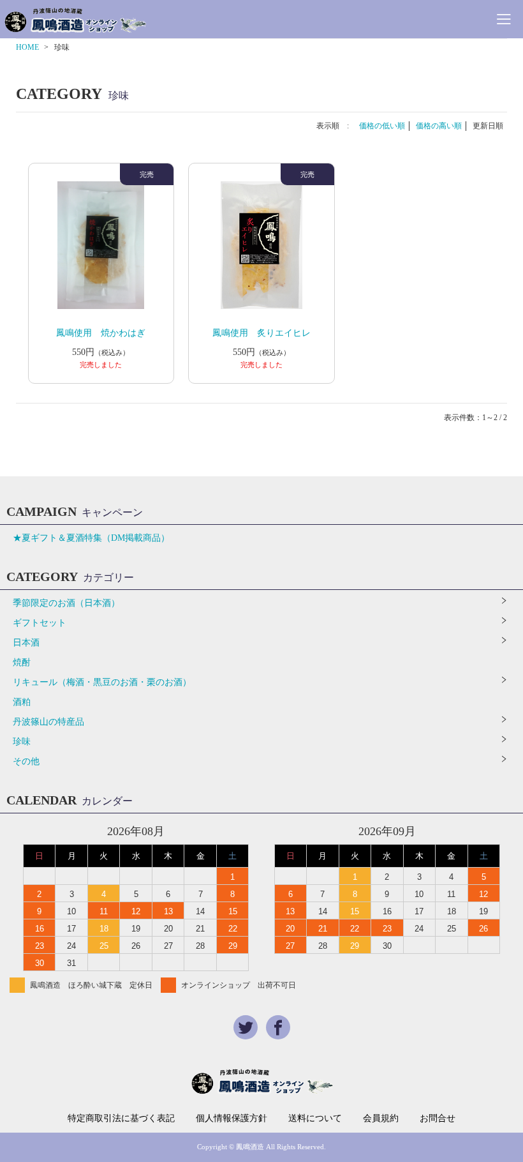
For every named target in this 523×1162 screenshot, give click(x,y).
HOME (27, 47)
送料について (315, 1118)
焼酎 (22, 662)
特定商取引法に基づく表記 (121, 1118)
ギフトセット (39, 623)
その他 (26, 761)
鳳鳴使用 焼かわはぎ (100, 333)
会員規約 (381, 1118)
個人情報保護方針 (231, 1118)
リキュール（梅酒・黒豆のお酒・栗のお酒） (102, 682)
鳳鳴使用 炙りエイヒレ (261, 333)
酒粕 (22, 702)
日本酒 (26, 642)
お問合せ (437, 1118)
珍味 (22, 741)
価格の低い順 (382, 125)
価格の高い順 (439, 125)
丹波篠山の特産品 (48, 722)
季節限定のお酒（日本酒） (66, 603)
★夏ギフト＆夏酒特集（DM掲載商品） (91, 538)
